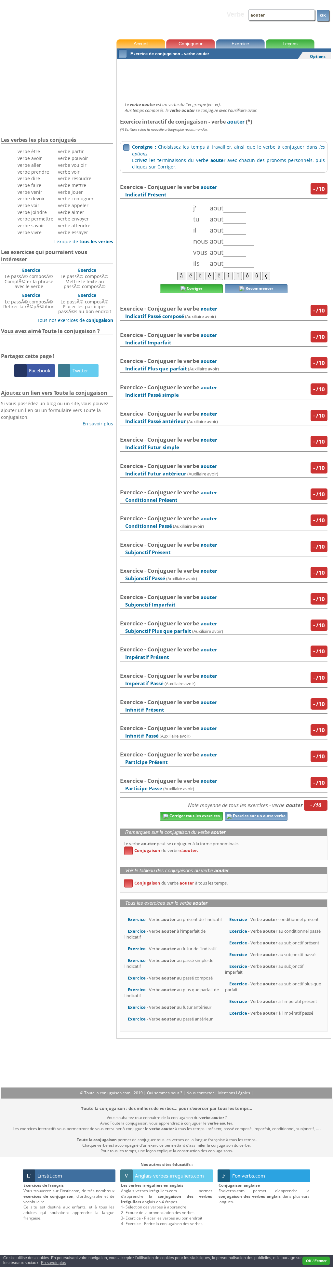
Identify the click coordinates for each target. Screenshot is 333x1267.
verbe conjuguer (76, 198)
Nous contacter (200, 1093)
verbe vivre (30, 232)
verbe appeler (73, 205)
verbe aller (29, 165)
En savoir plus (95, 423)
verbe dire (29, 178)
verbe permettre (35, 219)
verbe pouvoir (73, 158)
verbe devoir (31, 198)
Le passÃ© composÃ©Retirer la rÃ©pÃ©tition (29, 301)
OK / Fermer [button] (316, 1261)
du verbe (162, 850)
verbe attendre (74, 225)
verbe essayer (73, 232)
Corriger (194, 288)
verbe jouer (70, 192)
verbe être (29, 151)
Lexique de (81, 241)
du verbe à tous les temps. (177, 883)
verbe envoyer (73, 219)
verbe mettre (72, 185)
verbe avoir (30, 158)
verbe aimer (71, 212)
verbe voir (28, 205)
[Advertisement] (223, 78)
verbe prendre (33, 172)
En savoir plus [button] (53, 1262)
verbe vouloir (72, 165)
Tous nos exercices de (72, 320)
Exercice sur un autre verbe (259, 816)
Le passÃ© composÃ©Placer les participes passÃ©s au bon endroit (84, 303)
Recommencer (259, 288)
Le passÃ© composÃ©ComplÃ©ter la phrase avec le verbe (29, 278)
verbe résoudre (74, 178)
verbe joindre (32, 212)
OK (323, 15)
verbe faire (29, 185)
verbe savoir (31, 225)
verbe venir (30, 192)
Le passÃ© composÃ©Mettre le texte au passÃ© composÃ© (84, 278)
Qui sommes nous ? (165, 1093)
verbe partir (71, 151)
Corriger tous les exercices (194, 816)
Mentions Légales (234, 1093)
